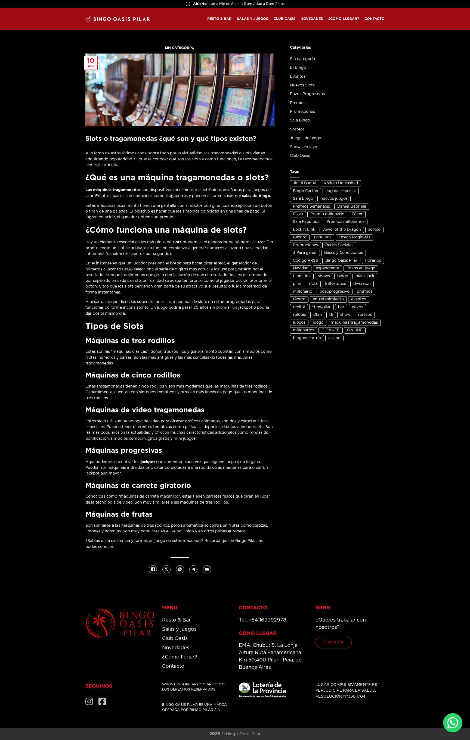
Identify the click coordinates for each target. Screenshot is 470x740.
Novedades (312, 19)
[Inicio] (119, 623)
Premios (297, 103)
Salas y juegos (252, 19)
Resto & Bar (219, 19)
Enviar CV (333, 642)
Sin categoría (302, 59)
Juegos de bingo (305, 138)
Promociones (302, 112)
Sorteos (297, 129)
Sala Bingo (300, 120)
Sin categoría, (180, 48)
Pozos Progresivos (307, 94)
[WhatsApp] (180, 569)
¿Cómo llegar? (343, 19)
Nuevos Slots (302, 85)
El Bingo (298, 68)
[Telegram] (193, 569)
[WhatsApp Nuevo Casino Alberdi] (452, 722)
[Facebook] (153, 569)
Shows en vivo (303, 147)
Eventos (297, 77)
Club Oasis (284, 19)
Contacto (374, 19)
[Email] (207, 569)
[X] (166, 569)
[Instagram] (89, 701)
